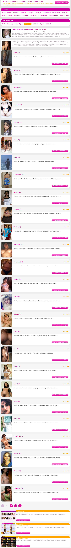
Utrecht (4, 15)
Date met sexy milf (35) (60, 377)
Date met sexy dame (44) (60, 272)
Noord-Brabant (47, 12)
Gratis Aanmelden (62, 2)
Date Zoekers (23, 533)
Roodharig (10, 24)
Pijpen (21, 24)
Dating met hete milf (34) (60, 63)
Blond (3, 23)
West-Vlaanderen (64, 15)
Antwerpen (25, 15)
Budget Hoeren (23, 545)
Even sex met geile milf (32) (60, 115)
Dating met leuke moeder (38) (59, 464)
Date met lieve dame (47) (60, 220)
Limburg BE (33, 15)
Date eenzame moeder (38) (60, 499)
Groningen (30, 12)
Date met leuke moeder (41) (60, 81)
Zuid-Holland (17, 15)
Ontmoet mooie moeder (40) (60, 98)
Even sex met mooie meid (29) (60, 482)
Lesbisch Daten (23, 520)
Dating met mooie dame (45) (60, 185)
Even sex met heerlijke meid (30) (60, 394)
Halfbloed (48, 24)
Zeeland (10, 15)
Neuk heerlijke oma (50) (60, 290)
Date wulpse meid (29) (60, 133)
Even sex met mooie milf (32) (60, 150)
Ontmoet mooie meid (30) (60, 360)
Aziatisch (35, 24)
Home (3, 12)
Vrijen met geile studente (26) (60, 238)
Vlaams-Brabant (53, 15)
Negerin (42, 24)
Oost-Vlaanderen (42, 15)
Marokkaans (27, 24)
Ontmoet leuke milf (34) (60, 325)
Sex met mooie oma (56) (60, 307)
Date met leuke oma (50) (60, 412)
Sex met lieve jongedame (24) (59, 203)
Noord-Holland (56, 12)
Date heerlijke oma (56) (60, 447)
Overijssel (64, 12)
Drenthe (9, 12)
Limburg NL (38, 12)
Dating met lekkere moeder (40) (60, 342)
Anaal (15, 24)
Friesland (15, 12)
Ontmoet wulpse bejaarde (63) (60, 168)
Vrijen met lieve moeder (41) (60, 255)
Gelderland (23, 12)
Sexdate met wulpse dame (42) (60, 429)
